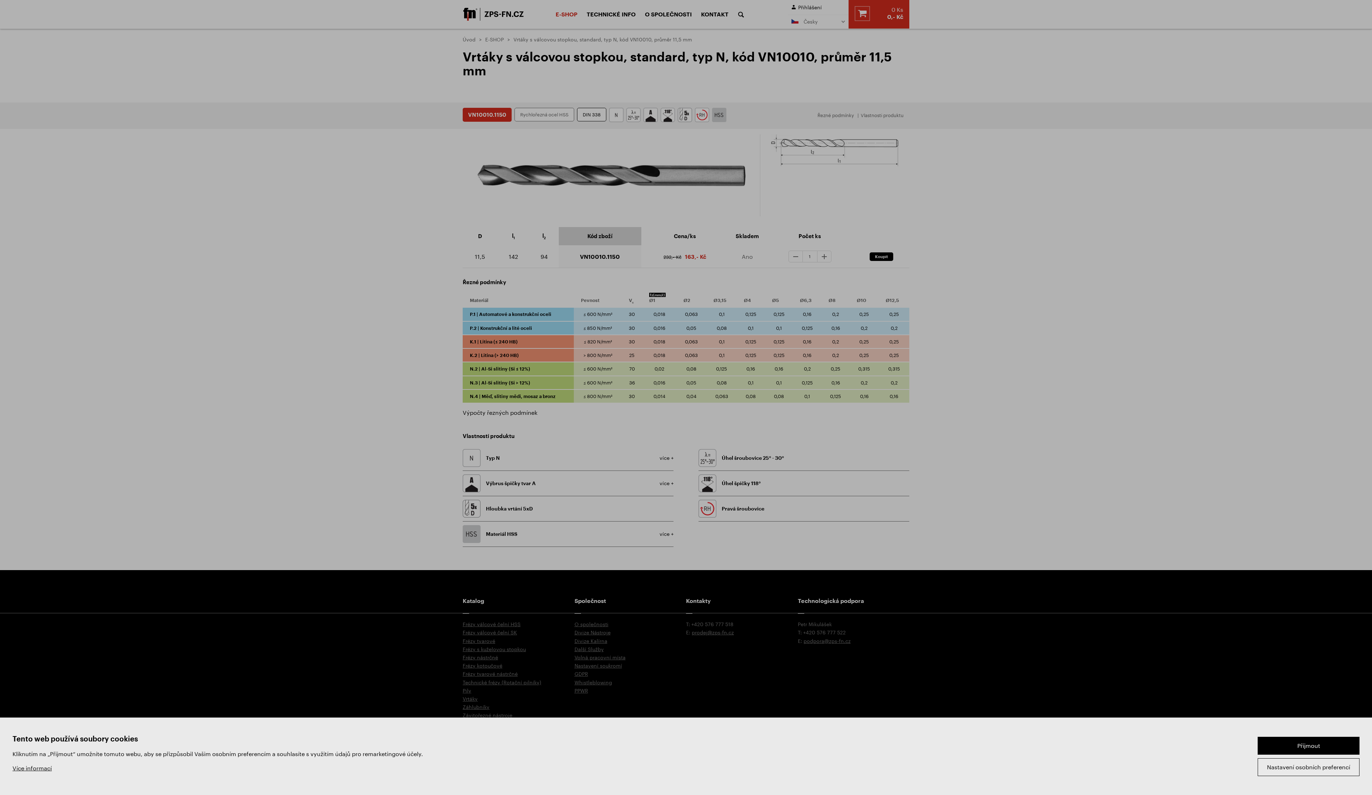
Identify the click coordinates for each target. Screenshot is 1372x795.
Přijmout (1308, 745)
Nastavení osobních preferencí (1308, 767)
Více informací (32, 768)
